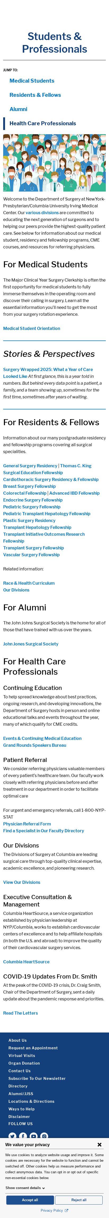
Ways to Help (21, 1109)
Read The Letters (20, 1013)
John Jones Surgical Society (30, 643)
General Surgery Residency (30, 465)
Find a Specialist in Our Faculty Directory (43, 830)
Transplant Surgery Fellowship (33, 547)
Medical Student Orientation (31, 328)
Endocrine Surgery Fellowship (33, 500)
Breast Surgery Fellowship (29, 486)
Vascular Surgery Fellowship (31, 554)
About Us (17, 1040)
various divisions (42, 212)
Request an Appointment (33, 1048)
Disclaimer (19, 1116)
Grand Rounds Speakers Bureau (34, 745)
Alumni (18, 109)
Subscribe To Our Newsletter (37, 1078)
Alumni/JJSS (20, 1093)
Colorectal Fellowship (25, 493)
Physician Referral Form (27, 823)
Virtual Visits (21, 1055)
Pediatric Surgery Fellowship (32, 506)
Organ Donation (24, 1063)
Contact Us (19, 1071)
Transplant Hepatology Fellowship (37, 527)
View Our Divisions (21, 882)
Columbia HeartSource (26, 961)
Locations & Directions (31, 1101)
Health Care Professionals (43, 123)
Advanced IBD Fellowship (74, 493)
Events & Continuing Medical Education (42, 738)
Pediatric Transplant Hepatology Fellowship (46, 513)
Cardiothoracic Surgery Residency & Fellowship (51, 479)
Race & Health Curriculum (29, 583)
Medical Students (32, 81)
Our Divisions (16, 590)
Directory (18, 1086)
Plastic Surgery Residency (29, 520)
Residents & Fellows (35, 95)
